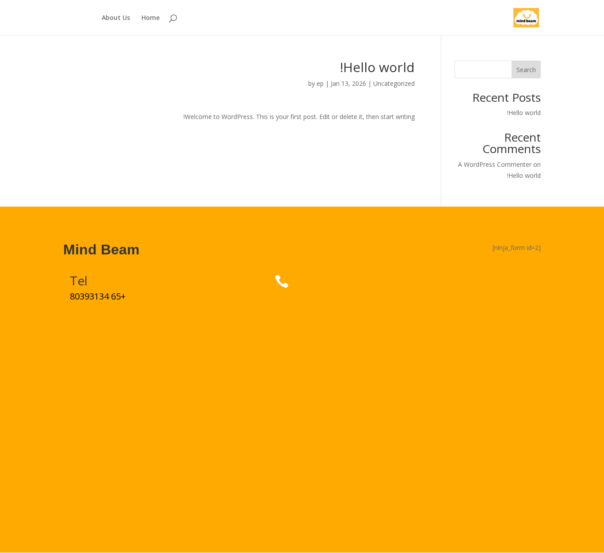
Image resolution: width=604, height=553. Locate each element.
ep (320, 83)
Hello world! (524, 112)
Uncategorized (394, 83)
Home (150, 18)
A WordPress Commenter (494, 164)
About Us (116, 18)
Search (526, 69)
